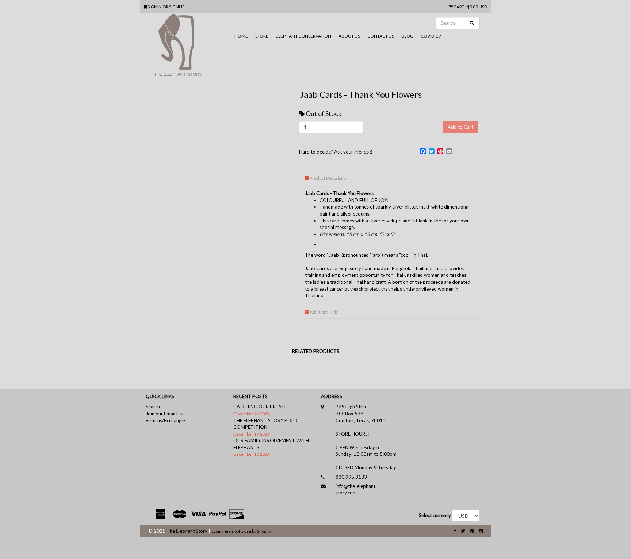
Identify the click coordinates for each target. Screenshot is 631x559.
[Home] (188, 47)
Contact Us (380, 36)
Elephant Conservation (303, 36)
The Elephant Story (187, 531)
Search (153, 406)
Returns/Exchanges (166, 420)
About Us (349, 36)
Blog (407, 36)
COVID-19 (431, 36)
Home (241, 36)
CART (459, 6)
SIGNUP (176, 6)
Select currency (435, 515)
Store (261, 36)
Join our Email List (165, 413)
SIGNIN (155, 6)
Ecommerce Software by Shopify (241, 531)
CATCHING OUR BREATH (260, 406)
